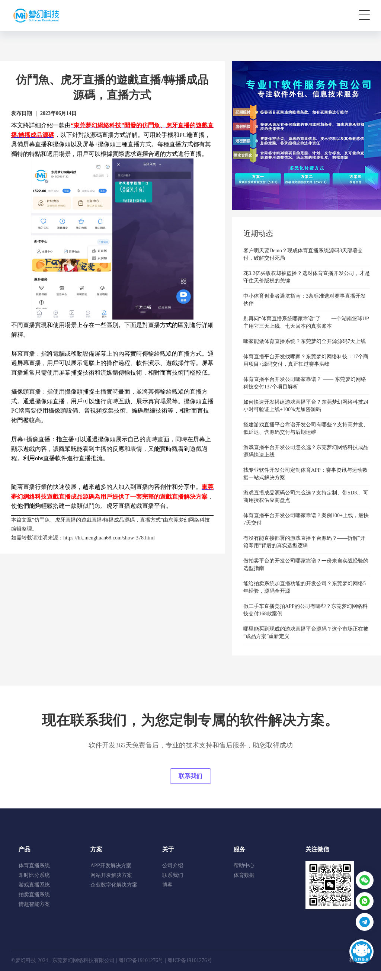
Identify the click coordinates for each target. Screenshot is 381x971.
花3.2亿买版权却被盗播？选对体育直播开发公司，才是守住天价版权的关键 (306, 276)
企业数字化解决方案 (113, 885)
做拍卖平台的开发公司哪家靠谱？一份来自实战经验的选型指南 (305, 564)
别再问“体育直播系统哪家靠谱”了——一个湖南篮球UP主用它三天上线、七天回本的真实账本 (306, 322)
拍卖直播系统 (34, 894)
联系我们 (190, 776)
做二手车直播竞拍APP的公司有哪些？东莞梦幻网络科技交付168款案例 (305, 609)
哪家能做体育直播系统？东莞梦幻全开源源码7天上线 (304, 341)
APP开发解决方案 (110, 865)
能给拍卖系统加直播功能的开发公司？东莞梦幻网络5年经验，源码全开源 (304, 587)
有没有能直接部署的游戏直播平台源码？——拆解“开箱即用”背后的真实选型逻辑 (304, 541)
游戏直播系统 (34, 885)
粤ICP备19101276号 (141, 960)
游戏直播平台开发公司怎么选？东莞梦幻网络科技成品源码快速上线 (305, 451)
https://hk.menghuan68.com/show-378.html (109, 538)
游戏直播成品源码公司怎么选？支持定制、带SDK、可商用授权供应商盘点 (305, 496)
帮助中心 (244, 865)
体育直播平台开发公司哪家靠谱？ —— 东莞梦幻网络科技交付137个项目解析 (304, 383)
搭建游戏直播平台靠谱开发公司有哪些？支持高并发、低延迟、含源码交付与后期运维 (305, 428)
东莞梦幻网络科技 (189, 520)
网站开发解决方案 (111, 875)
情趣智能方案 (34, 904)
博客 (167, 885)
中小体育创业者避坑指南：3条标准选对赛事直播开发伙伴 (304, 299)
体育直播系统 (34, 865)
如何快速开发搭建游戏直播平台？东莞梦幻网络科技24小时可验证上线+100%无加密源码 (305, 405)
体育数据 (244, 875)
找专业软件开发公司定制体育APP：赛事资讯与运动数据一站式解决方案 (305, 473)
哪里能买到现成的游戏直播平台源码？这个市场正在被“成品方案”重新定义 (305, 632)
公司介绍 (172, 865)
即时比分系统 (34, 875)
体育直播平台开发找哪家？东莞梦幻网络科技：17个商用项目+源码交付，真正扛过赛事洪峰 (305, 360)
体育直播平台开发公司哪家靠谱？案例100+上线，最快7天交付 (306, 519)
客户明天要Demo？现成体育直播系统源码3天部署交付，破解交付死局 (303, 254)
